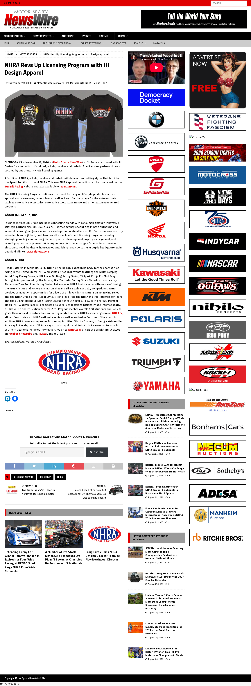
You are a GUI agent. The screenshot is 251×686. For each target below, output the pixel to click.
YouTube (26, 333)
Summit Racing (14, 186)
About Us (139, 43)
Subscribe (97, 452)
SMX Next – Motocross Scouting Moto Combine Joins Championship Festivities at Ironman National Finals (164, 553)
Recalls (123, 36)
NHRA (88, 83)
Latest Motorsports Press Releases (150, 404)
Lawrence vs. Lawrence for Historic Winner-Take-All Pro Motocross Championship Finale (164, 651)
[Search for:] (229, 2)
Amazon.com (68, 186)
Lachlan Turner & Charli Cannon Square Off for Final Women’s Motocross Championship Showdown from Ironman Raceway (163, 601)
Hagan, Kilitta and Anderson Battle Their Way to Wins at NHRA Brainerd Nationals (161, 446)
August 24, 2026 (155, 454)
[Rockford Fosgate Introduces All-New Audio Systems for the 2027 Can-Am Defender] (135, 577)
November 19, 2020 (20, 83)
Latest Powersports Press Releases (150, 537)
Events (86, 36)
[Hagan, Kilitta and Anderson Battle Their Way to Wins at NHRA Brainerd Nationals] (135, 446)
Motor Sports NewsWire (50, 83)
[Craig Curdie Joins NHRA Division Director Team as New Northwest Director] (104, 534)
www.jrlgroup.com (38, 251)
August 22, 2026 (155, 497)
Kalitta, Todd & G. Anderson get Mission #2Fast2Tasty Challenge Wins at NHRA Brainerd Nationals (165, 468)
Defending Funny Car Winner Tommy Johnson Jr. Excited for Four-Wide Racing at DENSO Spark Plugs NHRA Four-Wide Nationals (22, 561)
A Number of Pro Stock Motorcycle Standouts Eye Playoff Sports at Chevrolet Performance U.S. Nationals (63, 557)
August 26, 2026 (155, 612)
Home (6, 43)
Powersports (42, 36)
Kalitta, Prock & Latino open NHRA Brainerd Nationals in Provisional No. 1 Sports (161, 490)
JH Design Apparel (23, 477)
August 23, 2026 (155, 475)
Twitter (42, 333)
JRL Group (45, 477)
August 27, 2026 (155, 432)
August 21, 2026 (155, 522)
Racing (103, 36)
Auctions (68, 36)
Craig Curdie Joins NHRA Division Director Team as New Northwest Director (103, 556)
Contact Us (159, 43)
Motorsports (13, 36)
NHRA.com (74, 329)
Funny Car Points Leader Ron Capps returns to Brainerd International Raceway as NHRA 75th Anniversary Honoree (164, 513)
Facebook (14, 333)
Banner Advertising (91, 43)
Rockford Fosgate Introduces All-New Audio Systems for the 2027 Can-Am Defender (164, 576)
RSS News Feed (119, 43)
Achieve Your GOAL (26, 43)
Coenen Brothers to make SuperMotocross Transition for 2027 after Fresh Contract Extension (163, 628)
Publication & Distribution (57, 43)
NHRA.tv (117, 313)
